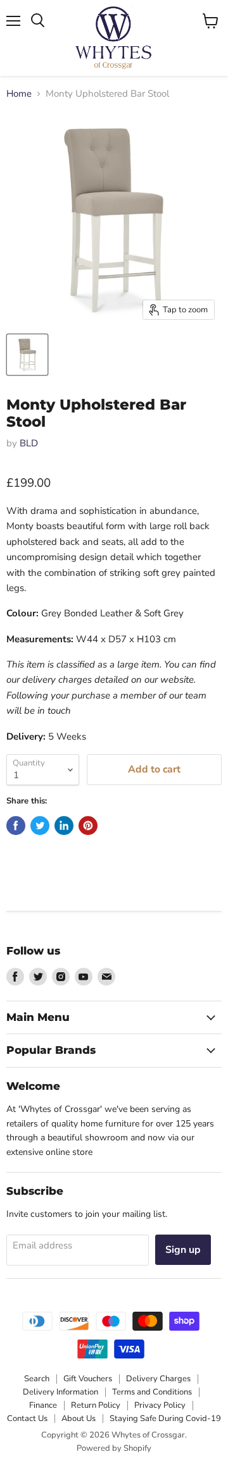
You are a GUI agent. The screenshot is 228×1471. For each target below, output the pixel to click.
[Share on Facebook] (15, 825)
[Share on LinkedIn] (63, 825)
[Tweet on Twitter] (39, 825)
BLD (29, 443)
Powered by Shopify (114, 1448)
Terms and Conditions (152, 1392)
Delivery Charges (158, 1378)
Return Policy (95, 1405)
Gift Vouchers (87, 1378)
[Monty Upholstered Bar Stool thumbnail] (27, 354)
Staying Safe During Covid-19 (165, 1418)
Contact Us (27, 1418)
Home (19, 94)
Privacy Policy (160, 1405)
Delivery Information (60, 1392)
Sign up (183, 1250)
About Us (78, 1418)
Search (36, 1378)
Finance (43, 1405)
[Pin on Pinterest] (88, 825)
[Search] (38, 20)
